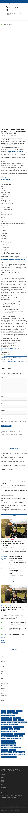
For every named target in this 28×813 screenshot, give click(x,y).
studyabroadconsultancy (6, 752)
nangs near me (14, 736)
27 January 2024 (13, 575)
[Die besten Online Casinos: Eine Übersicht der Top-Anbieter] (4, 630)
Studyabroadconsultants (19, 754)
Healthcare (21, 720)
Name (2, 396)
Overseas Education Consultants (8, 745)
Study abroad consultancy (19, 752)
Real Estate (3, 681)
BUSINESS (19, 710)
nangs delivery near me (19, 733)
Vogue (2, 700)
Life (5, 539)
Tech (2, 693)
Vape (2, 698)
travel (14, 756)
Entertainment (4, 663)
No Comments (13, 135)
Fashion (2, 666)
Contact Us (17, 810)
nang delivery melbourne (6, 727)
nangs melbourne (5, 736)
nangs (11, 729)
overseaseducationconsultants (8, 747)
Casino (2, 656)
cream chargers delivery (6, 717)
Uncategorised (4, 695)
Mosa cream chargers (21, 722)
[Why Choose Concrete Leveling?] (4, 564)
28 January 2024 (13, 564)
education (4, 720)
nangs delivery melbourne (7, 733)
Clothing (3, 713)
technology (8, 756)
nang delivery (4, 724)
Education (3, 661)
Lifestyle (3, 722)
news (21, 736)
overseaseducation (5, 738)
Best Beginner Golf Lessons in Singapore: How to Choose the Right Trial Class (12, 543)
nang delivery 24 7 (13, 724)
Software (3, 688)
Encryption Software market (16, 151)
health (15, 720)
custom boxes (17, 717)
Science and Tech (4, 788)
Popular (9, 539)
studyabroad (12, 750)
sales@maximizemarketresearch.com (10, 348)
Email (2, 403)
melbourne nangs (11, 722)
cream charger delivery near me (8, 715)
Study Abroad (4, 750)
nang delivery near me (18, 727)
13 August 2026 (4, 547)
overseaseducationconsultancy (8, 740)
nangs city (17, 729)
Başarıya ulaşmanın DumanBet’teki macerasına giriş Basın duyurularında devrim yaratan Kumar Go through (14, 481)
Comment (3, 377)
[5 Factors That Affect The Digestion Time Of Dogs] (4, 558)
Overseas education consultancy (8, 743)
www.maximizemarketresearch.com (10, 349)
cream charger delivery (12, 713)
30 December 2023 (13, 638)
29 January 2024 (13, 560)
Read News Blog (12, 8)
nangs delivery (13, 731)
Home (12, 810)
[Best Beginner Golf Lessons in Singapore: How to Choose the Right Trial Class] (14, 528)
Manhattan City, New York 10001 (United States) (12, 795)
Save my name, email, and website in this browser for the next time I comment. (13, 422)
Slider (12, 539)
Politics (2, 676)
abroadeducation (11, 710)
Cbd (2, 659)
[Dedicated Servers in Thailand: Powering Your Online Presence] (4, 638)
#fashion (3, 710)
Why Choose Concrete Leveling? (18, 562)
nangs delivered (5, 731)
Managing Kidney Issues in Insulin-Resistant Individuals (13, 465)
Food (2, 668)
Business (2, 539)
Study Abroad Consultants (7, 754)
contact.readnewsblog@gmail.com (9, 797)
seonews (18, 747)
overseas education (16, 738)
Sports (2, 690)
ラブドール (3, 479)
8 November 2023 (4, 135)
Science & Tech (4, 683)
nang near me (4, 729)
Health (2, 671)
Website (3, 410)
